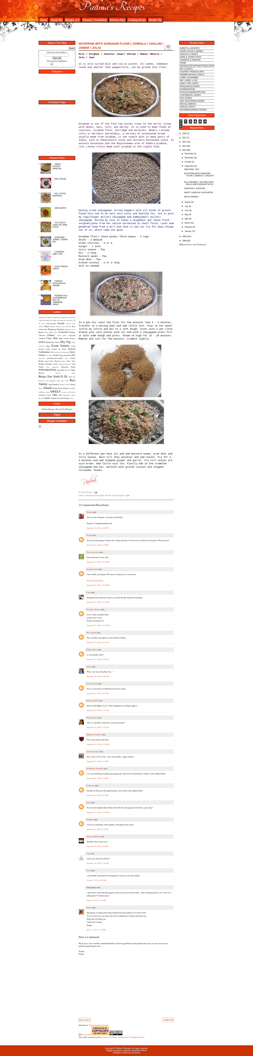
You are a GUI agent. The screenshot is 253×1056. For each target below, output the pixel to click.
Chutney (51, 335)
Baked (46, 326)
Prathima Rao (91, 717)
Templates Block (139, 1050)
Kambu (72, 358)
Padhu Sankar (91, 649)
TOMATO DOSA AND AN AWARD (59, 283)
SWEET (55, 391)
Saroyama (135, 1053)
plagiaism (55, 367)
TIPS (60, 395)
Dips (61, 338)
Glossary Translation (95, 20)
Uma (88, 853)
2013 (184, 138)
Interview (42, 358)
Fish (52, 352)
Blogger (68, 409)
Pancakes (68, 364)
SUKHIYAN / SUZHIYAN (194, 188)
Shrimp (72, 384)
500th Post (63, 320)
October (188, 162)
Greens (42, 354)
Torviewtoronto (92, 552)
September (189, 166)
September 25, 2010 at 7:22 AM (98, 710)
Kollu (41, 361)
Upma (47, 397)
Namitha (89, 819)
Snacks (48, 387)
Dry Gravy (56, 342)
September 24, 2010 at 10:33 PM (98, 562)
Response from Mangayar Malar (50, 381)
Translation (66, 395)
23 (168, 46)
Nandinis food (92, 569)
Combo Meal (61, 335)
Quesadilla (60, 370)
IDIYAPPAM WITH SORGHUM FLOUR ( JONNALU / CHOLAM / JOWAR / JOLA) (121, 45)
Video (72, 398)
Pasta (73, 364)
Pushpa (89, 512)
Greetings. (49, 355)
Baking (52, 326)
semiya (67, 384)
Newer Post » (84, 1019)
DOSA (42, 341)
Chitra (88, 666)
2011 (184, 146)
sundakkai (72, 388)
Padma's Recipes (112, 6)
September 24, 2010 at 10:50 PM (98, 585)
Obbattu (61, 364)
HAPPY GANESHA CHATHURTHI (198, 192)
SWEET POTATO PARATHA (57, 166)
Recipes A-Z (72, 20)
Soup (55, 388)
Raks (88, 802)
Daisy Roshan (92, 683)
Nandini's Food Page (95, 580)
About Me (56, 20)
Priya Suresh (91, 632)
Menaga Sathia (92, 700)
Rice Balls (65, 381)
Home (43, 20)
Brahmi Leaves (70, 329)
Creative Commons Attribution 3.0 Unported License (123, 1037)
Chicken (72, 332)
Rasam (41, 373)
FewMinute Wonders (94, 768)
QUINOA (68, 370)
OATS (55, 364)
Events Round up (53, 349)
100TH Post (42, 318)
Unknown (90, 785)
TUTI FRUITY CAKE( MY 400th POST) (60, 225)
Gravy (72, 351)
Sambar (56, 384)
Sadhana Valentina (93, 734)
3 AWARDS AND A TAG (58, 253)
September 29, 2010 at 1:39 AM (98, 863)
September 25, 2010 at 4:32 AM (98, 642)
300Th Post (71, 318)
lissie (88, 870)
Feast (64, 349)
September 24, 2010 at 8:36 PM (97, 545)
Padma (89, 907)
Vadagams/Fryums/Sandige (59, 398)
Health (56, 355)
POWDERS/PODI (47, 369)
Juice (66, 358)
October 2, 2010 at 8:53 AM (96, 880)
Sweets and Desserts (68, 392)
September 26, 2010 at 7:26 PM (97, 778)
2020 (184, 133)
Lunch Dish (48, 361)
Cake (50, 332)
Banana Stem (60, 326)
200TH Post (57, 318)
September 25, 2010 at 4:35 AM (98, 659)
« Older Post (168, 1019)
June (187, 210)
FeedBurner (62, 61)
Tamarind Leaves (45, 395)
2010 (184, 150)
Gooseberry (65, 352)
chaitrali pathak (92, 751)
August (188, 202)
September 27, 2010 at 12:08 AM (98, 812)
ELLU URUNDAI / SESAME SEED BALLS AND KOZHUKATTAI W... (199, 183)
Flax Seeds (57, 352)
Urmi (88, 592)
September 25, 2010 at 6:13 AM (98, 693)
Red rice (72, 377)
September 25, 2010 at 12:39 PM (98, 744)
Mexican (57, 361)
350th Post (42, 320)
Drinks (48, 342)
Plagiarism (64, 367)
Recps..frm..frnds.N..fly (53, 376)
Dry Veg (65, 342)
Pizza (48, 367)
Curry (49, 338)
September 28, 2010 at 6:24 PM (97, 846)
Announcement (51, 323)
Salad (50, 384)
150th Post (50, 318)
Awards (61, 323)
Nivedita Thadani (93, 609)
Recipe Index (65, 373)
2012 (184, 142)
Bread (41, 332)
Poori (73, 367)
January (188, 231)
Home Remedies (65, 355)
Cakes (55, 332)
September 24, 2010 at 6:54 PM (97, 528)
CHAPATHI (63, 332)
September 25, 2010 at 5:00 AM (98, 676)
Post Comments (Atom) (98, 1025)
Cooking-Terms (137, 20)
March (187, 223)
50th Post (70, 320)
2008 (184, 241)
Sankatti (62, 384)
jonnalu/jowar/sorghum (55, 358)
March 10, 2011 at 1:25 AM (96, 900)
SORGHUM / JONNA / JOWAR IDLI (60, 239)
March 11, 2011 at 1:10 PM (96, 930)
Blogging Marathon (56, 329)
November (189, 158)
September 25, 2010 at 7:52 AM (98, 727)
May (186, 214)
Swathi (89, 535)
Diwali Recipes (69, 338)
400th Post (49, 320)
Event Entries (60, 345)
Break (46, 332)
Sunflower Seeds (44, 392)
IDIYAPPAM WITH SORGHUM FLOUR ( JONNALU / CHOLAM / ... (199, 175)
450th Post (56, 320)
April (186, 219)
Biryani (68, 326)
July (186, 206)
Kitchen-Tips (117, 20)
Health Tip (155, 20)
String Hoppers (63, 388)
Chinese (42, 335)
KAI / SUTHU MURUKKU (59, 194)
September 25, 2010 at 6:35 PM (97, 761)
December (189, 153)
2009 (184, 236)
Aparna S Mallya (93, 836)
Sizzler (41, 388)
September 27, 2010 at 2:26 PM (97, 829)
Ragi (73, 370)
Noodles (49, 364)
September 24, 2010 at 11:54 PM (98, 602)
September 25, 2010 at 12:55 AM (98, 625)
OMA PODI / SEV (191, 169)
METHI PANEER (191, 197)
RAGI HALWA (60, 179)
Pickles (41, 367)
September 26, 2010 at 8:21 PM (97, 795)
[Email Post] (95, 492)
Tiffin (54, 394)
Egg (48, 346)
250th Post (64, 318)
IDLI (73, 355)
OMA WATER (60, 208)
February (188, 227)
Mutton (63, 361)
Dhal (55, 338)
